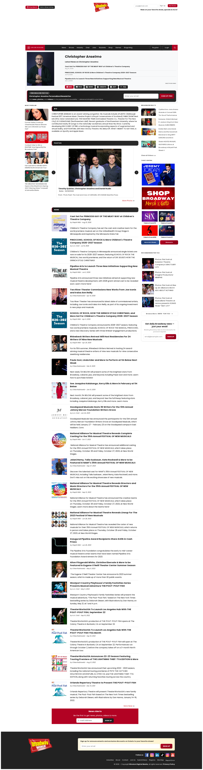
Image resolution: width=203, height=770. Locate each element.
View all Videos (147, 155)
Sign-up (162, 6)
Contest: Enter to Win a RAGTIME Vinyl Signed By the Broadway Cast (35, 141)
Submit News (142, 760)
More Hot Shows (150, 242)
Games (118, 47)
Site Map (160, 760)
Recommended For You (150, 253)
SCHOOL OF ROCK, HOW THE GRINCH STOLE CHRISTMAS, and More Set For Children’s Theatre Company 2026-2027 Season (104, 314)
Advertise (110, 760)
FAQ (124, 87)
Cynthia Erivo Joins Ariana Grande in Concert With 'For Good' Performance (168, 112)
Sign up (170, 337)
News (64, 47)
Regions (152, 760)
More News (128, 706)
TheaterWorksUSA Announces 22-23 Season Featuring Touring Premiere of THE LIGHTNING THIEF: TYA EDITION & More (104, 658)
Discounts (169, 242)
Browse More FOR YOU (158, 314)
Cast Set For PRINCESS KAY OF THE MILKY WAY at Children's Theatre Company (97, 66)
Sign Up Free (166, 96)
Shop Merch (33, 7)
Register (155, 47)
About (118, 760)
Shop (111, 47)
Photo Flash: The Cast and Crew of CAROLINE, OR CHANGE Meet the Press (90, 195)
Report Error (170, 760)
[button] (175, 47)
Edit (114, 87)
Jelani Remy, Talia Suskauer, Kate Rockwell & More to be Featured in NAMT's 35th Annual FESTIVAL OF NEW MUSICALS (102, 461)
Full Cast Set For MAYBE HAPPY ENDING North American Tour (36, 161)
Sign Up (108, 720)
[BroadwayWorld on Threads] (167, 755)
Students (102, 47)
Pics (80, 87)
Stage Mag (128, 47)
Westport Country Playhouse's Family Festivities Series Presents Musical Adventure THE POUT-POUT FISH (100, 584)
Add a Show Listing (46, 7)
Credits (103, 87)
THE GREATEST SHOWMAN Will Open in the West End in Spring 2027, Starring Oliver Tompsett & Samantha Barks (36, 181)
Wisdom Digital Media (138, 764)
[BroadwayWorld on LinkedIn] (157, 755)
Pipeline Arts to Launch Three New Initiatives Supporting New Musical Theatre (98, 79)
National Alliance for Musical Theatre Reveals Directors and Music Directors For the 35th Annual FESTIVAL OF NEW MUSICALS (103, 486)
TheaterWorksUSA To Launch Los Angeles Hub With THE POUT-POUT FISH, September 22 (100, 611)
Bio (70, 87)
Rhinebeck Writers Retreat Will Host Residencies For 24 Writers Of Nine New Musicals (100, 338)
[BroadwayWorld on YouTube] (173, 755)
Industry (80, 47)
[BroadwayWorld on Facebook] (147, 755)
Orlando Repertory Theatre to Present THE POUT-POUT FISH (103, 682)
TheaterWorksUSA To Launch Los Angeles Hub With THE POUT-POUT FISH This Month (100, 631)
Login (167, 47)
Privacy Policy (169, 764)
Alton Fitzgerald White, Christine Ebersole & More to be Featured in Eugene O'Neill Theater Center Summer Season (102, 564)
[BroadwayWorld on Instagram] (152, 755)
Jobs (94, 47)
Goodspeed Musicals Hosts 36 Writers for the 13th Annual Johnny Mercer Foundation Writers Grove (101, 408)
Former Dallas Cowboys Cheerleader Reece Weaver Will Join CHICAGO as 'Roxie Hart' (36, 120)
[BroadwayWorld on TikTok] (162, 755)
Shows (71, 47)
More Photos (127, 200)
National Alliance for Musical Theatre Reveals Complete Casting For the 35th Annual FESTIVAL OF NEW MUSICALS (101, 435)
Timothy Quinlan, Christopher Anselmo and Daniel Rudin (84, 189)
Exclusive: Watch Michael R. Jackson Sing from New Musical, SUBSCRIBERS (168, 122)
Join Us (132, 760)
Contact (125, 760)
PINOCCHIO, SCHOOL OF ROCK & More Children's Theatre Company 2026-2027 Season (100, 73)
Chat (88, 47)
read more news (170, 83)
